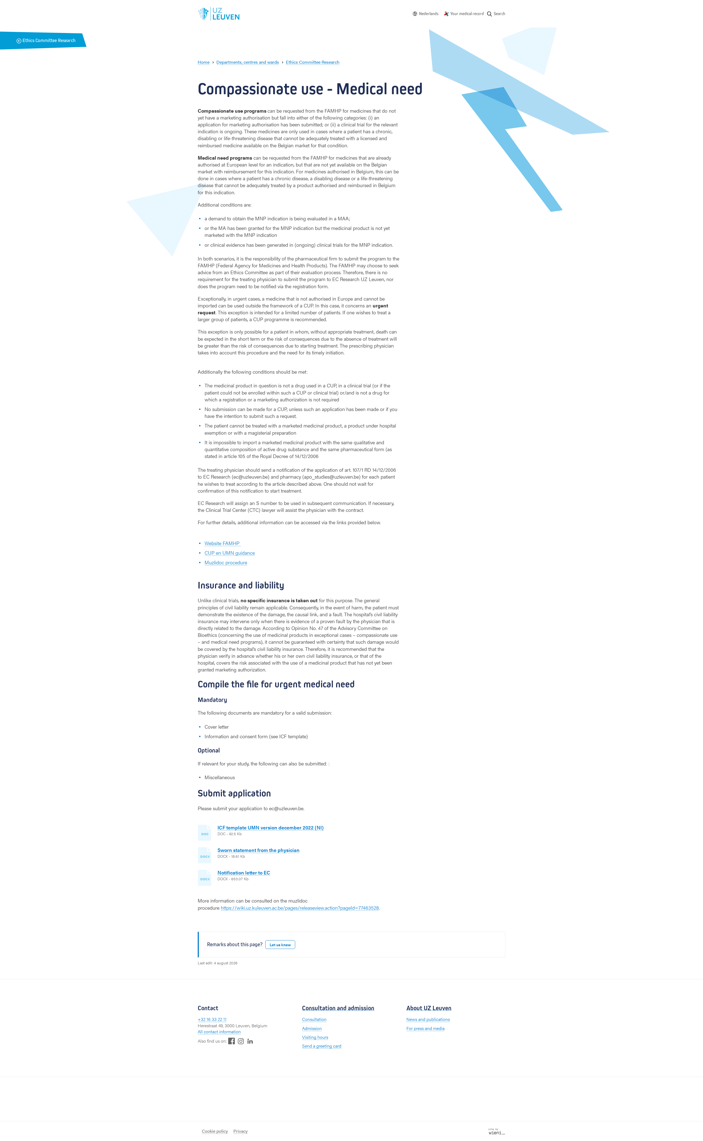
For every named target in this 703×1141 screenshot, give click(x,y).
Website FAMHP (223, 543)
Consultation (314, 1019)
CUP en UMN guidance (230, 552)
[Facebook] (231, 1040)
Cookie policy (215, 1131)
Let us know (280, 944)
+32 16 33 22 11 (212, 1019)
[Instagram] (241, 1041)
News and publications (428, 1019)
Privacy (240, 1131)
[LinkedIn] (250, 1040)
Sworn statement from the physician (258, 849)
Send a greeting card (321, 1046)
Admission (312, 1028)
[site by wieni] (497, 1131)
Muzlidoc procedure (226, 562)
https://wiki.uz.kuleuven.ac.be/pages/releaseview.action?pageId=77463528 (300, 907)
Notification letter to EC (243, 872)
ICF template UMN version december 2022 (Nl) (270, 827)
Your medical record (467, 13)
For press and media (425, 1028)
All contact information (219, 1031)
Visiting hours (315, 1037)
